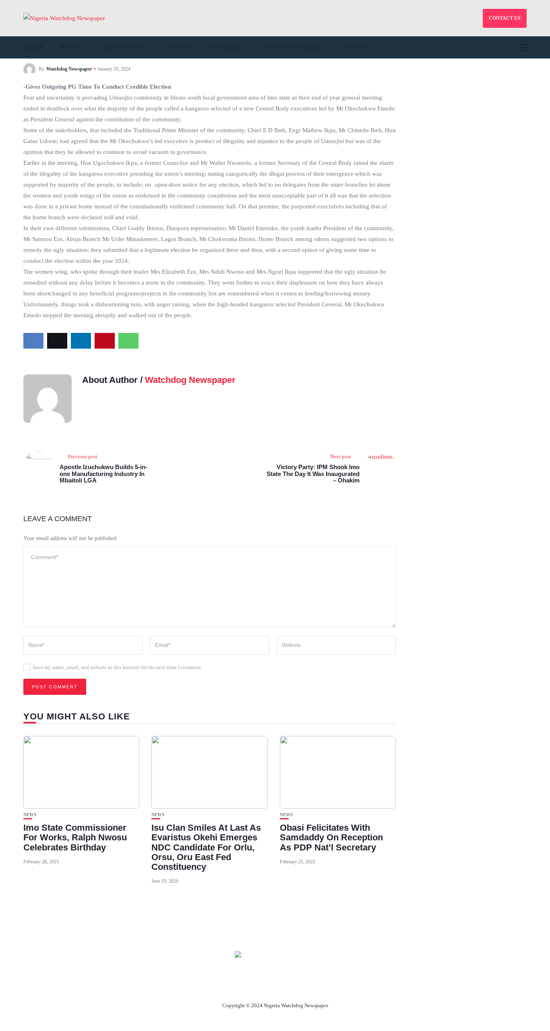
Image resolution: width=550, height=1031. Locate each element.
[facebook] (33, 341)
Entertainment (297, 47)
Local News (126, 47)
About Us (222, 986)
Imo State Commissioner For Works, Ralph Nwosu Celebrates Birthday (75, 837)
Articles (226, 47)
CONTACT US (505, 18)
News (69, 47)
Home (33, 47)
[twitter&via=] (57, 341)
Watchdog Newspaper (69, 69)
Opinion (179, 47)
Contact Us (265, 986)
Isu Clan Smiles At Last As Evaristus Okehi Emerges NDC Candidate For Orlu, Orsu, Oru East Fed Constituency (206, 847)
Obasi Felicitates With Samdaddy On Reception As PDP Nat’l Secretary (331, 837)
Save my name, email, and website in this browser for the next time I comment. (117, 667)
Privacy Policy (319, 986)
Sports (354, 47)
